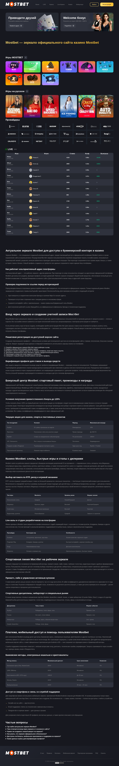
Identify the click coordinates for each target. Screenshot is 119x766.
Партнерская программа (85, 753)
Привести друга (14, 25)
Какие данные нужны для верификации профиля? (26, 739)
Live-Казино (61, 4)
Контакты (57, 753)
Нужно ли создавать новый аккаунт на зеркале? (25, 731)
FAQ (96, 753)
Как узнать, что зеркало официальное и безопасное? (27, 734)
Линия (37, 4)
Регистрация (107, 4)
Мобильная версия (69, 753)
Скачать (103, 753)
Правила (49, 753)
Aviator (70, 4)
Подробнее (68, 25)
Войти (94, 4)
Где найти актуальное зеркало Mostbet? (22, 726)
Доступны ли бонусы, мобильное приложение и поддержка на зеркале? (34, 736)
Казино (51, 4)
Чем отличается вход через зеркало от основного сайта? (28, 729)
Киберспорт (79, 4)
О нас (42, 753)
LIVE (44, 4)
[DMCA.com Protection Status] (59, 763)
